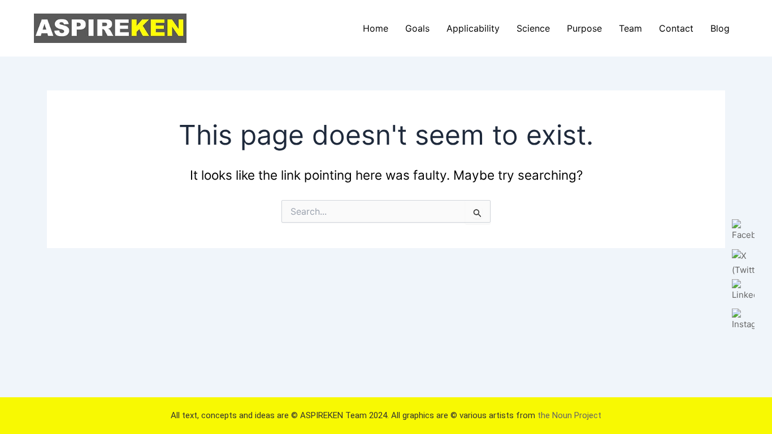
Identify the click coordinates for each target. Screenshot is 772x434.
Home (375, 28)
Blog (720, 28)
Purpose (584, 28)
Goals (417, 28)
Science (533, 28)
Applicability (473, 28)
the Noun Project (569, 415)
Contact (676, 28)
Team (630, 28)
